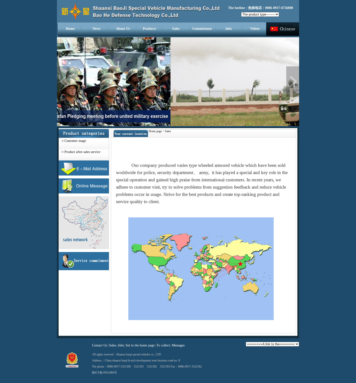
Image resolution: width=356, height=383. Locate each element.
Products (149, 29)
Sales (175, 29)
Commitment (202, 29)
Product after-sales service (82, 152)
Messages (178, 345)
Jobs (228, 29)
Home (70, 29)
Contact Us (99, 345)
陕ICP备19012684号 (104, 372)
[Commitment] (84, 269)
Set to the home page (140, 345)
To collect (163, 345)
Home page (155, 131)
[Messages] (84, 192)
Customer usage (75, 141)
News (96, 29)
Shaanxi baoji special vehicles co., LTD (138, 354)
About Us (123, 29)
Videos (255, 29)
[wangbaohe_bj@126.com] (84, 174)
